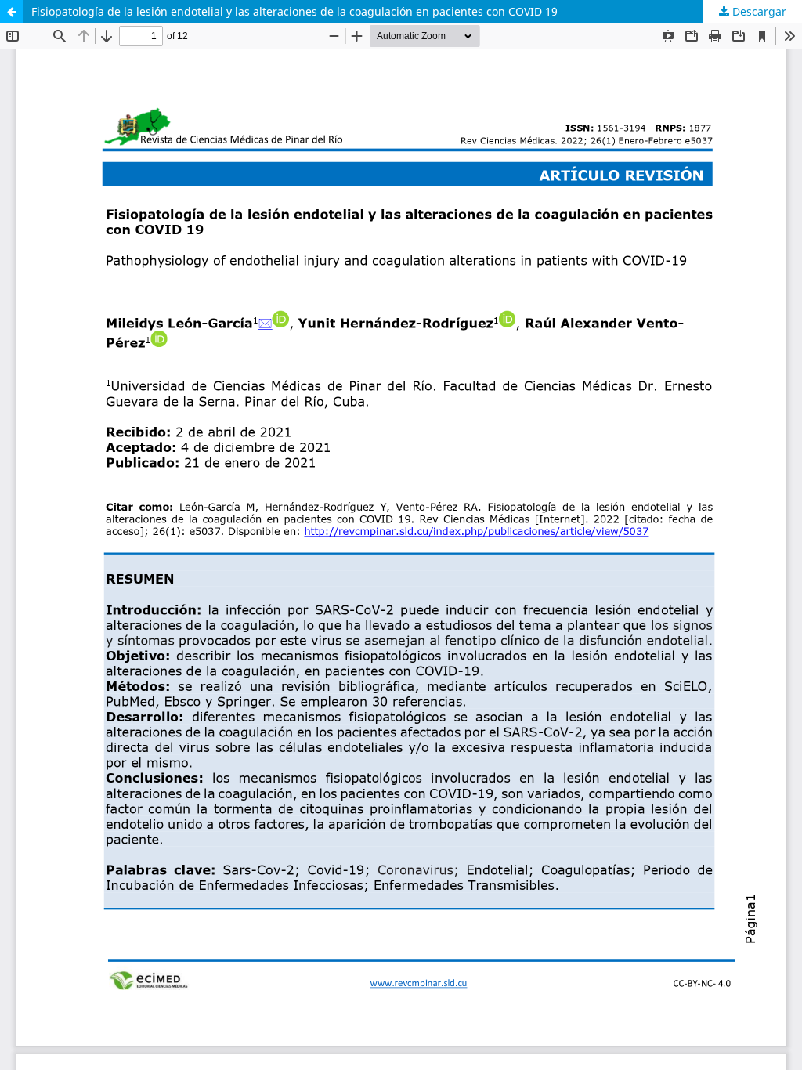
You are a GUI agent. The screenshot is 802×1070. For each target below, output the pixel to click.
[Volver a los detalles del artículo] (11, 11)
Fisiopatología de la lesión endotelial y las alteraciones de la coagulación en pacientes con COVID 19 (294, 11)
